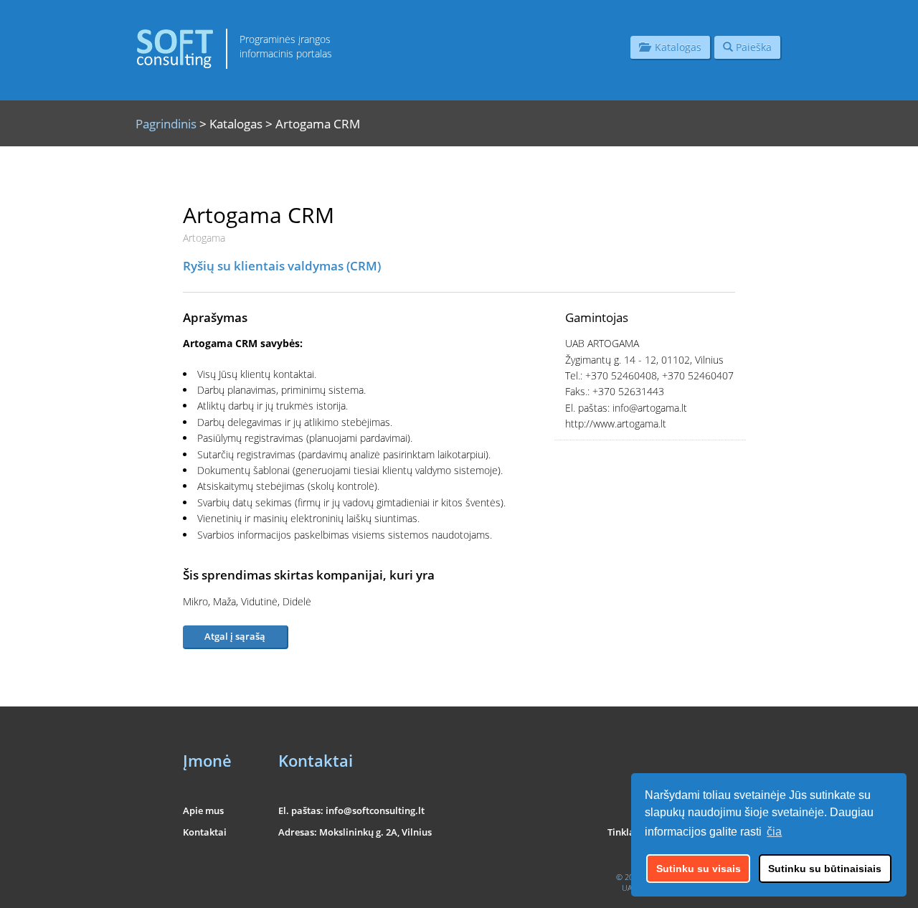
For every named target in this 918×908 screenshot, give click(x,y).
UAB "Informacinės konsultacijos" (678, 887)
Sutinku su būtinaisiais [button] (824, 868)
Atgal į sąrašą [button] (234, 636)
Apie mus (203, 810)
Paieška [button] (752, 47)
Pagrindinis (166, 123)
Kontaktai (205, 832)
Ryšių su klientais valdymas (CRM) (282, 265)
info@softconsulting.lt (375, 810)
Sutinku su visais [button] (698, 868)
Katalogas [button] (675, 47)
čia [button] (774, 832)
